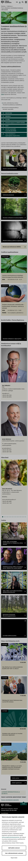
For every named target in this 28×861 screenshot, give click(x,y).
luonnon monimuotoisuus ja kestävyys (11, 792)
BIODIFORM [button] (8, 113)
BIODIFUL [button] (8, 116)
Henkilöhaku (4, 813)
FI (19, 2)
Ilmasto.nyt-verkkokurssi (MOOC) (12, 246)
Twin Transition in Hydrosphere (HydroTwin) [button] (12, 134)
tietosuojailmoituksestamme (10, 837)
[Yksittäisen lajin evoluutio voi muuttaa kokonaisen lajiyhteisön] (14, 725)
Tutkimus (9, 6)
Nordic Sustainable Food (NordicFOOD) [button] (10, 129)
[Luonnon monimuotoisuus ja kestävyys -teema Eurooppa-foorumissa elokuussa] (14, 269)
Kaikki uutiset (15, 778)
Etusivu (3, 6)
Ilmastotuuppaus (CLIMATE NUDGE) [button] (15, 122)
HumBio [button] (7, 119)
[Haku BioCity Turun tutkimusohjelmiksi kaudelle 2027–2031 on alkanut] (14, 659)
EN (17, 2)
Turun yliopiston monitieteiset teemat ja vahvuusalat (12, 8)
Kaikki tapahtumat (17, 782)
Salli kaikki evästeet (14, 848)
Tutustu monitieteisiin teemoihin (10, 800)
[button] (25, 2)
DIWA (2, 94)
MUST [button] (7, 126)
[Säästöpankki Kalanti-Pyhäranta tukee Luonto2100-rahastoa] (14, 692)
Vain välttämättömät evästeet (14, 853)
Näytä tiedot (14, 857)
